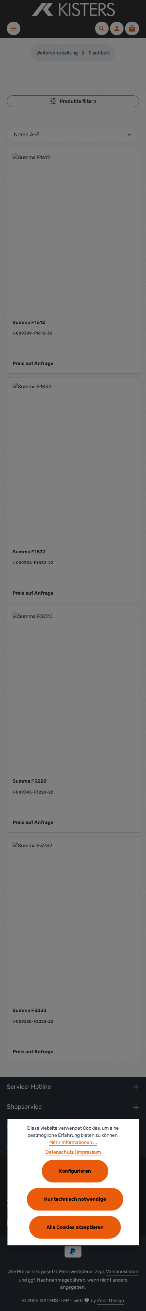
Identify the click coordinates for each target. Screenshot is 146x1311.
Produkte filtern (77, 101)
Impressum (89, 1152)
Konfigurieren (75, 1171)
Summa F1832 (29, 552)
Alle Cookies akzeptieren (75, 1227)
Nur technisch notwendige (75, 1199)
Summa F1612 (29, 322)
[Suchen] (102, 28)
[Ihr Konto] (117, 28)
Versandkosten (122, 1271)
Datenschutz (59, 1152)
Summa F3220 (30, 781)
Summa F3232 (30, 1010)
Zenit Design (110, 1301)
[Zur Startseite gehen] (73, 9)
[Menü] (13, 28)
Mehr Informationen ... (73, 1142)
